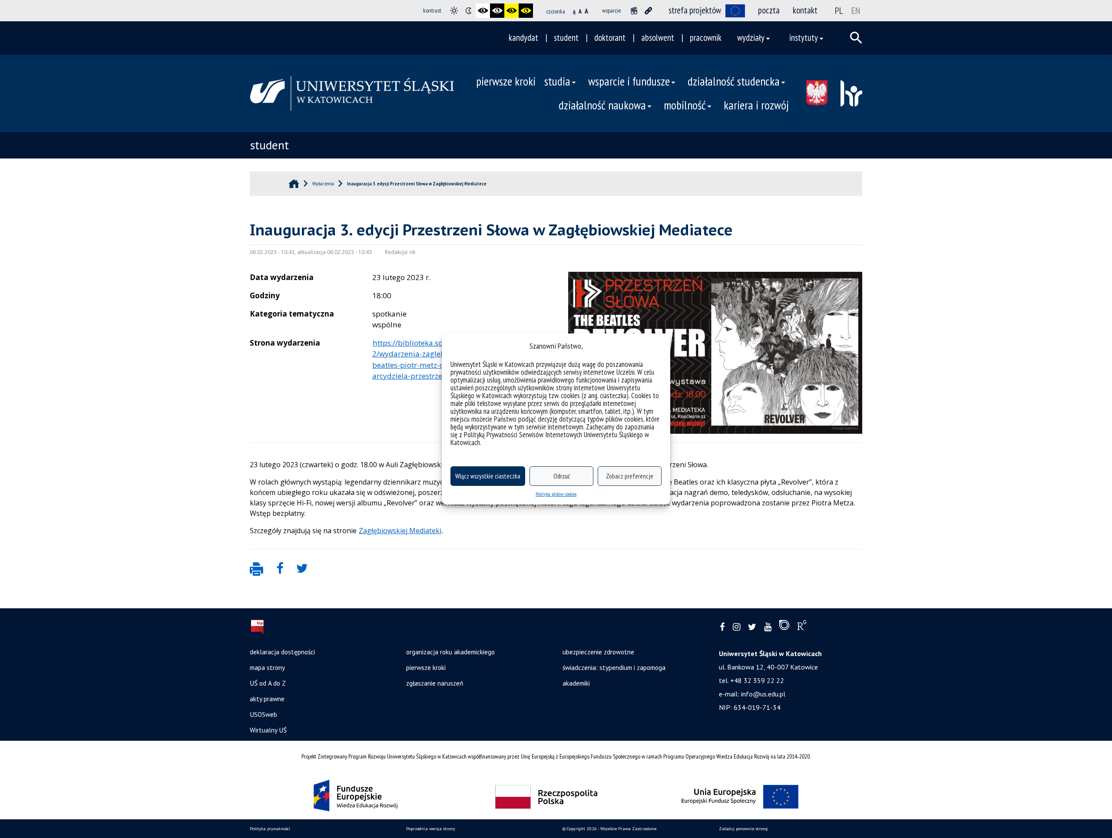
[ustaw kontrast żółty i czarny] (526, 10)
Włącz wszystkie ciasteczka (487, 476)
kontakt (805, 10)
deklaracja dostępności (282, 651)
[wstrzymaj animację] (634, 10)
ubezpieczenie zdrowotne (598, 651)
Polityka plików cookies (556, 494)
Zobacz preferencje (629, 476)
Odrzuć (561, 476)
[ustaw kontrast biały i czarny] (497, 10)
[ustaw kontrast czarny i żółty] (511, 10)
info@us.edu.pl (763, 694)
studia (557, 81)
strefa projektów (695, 10)
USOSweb (263, 714)
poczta (769, 10)
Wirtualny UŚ (268, 730)
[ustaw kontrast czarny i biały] (483, 10)
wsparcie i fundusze (629, 81)
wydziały (750, 37)
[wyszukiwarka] (856, 38)
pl (839, 10)
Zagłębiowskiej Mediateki (400, 530)
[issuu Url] (784, 627)
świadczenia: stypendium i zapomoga (614, 667)
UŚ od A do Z (268, 683)
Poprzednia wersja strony (430, 828)
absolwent (657, 37)
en (855, 10)
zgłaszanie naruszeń (434, 683)
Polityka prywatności (270, 828)
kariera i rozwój (756, 105)
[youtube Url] (767, 627)
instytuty (803, 37)
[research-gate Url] (801, 627)
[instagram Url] (736, 627)
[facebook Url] (722, 627)
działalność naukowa (602, 105)
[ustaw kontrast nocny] (468, 10)
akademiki (576, 683)
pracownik (705, 37)
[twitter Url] (752, 627)
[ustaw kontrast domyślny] (454, 10)
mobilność (685, 105)
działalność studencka (734, 81)
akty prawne (267, 698)
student (566, 37)
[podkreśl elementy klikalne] (648, 10)
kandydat (523, 37)
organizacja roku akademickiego (450, 651)
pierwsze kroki (506, 81)
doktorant (610, 37)
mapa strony (267, 667)
